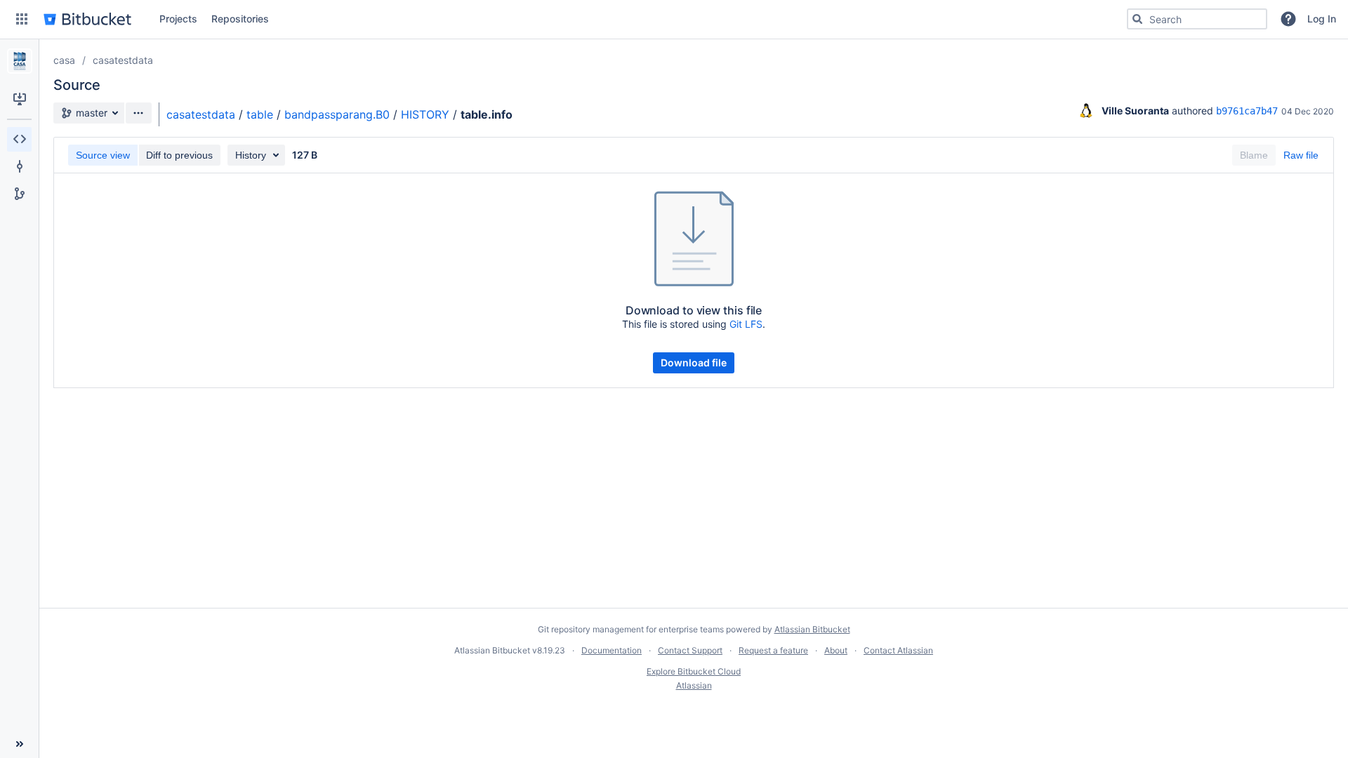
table (259, 114)
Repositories (240, 19)
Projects (178, 19)
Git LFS (745, 324)
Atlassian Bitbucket (812, 629)
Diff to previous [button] (179, 155)
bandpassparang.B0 (337, 114)
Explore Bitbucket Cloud (694, 671)
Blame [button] (1254, 155)
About (835, 650)
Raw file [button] (1301, 155)
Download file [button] (694, 362)
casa (64, 60)
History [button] (250, 155)
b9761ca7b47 (1247, 111)
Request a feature (773, 650)
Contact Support (690, 650)
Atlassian (694, 685)
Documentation (611, 650)
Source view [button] (103, 155)
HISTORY (425, 114)
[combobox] (1197, 18)
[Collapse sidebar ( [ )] (19, 743)
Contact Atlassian (898, 650)
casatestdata (123, 60)
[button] (22, 19)
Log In (1321, 19)
